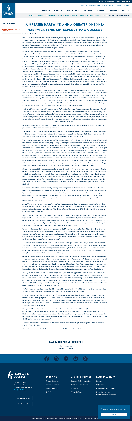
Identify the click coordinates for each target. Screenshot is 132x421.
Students (101, 1)
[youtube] (75, 358)
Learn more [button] (123, 409)
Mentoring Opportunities (79, 385)
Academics (88, 10)
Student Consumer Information (81, 418)
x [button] (128, 406)
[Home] (19, 375)
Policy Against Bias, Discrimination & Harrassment (106, 393)
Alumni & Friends (109, 1)
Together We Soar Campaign (81, 381)
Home (31, 15)
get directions (23, 398)
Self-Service (100, 385)
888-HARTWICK (20, 390)
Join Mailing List (95, 418)
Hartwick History (93, 15)
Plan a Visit (84, 5)
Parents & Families (52, 385)
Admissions (58, 10)
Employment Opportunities (105, 388)
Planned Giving (76, 392)
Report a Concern (52, 388)
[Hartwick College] (8, 10)
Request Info (92, 5)
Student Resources (52, 381)
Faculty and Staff (126, 1)
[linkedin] (66, 358)
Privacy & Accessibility (65, 418)
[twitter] (85, 358)
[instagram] (56, 358)
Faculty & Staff (105, 377)
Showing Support (117, 10)
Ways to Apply (101, 5)
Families (118, 1)
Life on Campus (73, 10)
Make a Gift (120, 5)
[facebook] (46, 358)
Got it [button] (114, 414)
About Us (46, 10)
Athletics (101, 10)
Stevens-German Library (54, 15)
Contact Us (127, 5)
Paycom (99, 381)
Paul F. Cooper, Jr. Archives (74, 15)
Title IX (48, 392)
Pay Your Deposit (110, 5)
